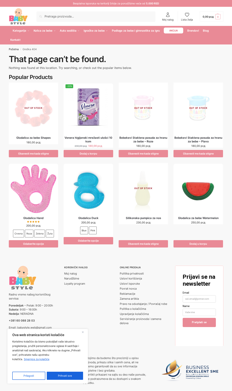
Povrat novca (128, 288)
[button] (211, 16)
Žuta (49, 233)
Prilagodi (28, 375)
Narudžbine (71, 278)
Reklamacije (127, 293)
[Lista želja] (52, 89)
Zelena (39, 233)
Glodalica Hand (33, 218)
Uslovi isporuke (130, 283)
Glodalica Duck (88, 218)
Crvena (18, 233)
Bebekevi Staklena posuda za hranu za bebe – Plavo (198, 139)
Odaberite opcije (33, 243)
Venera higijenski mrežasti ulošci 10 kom (88, 139)
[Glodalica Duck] (88, 188)
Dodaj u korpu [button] (88, 153)
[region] (47, 356)
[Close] (84, 332)
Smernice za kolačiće (36, 359)
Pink (92, 230)
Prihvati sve (65, 375)
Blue (84, 230)
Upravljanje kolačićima (134, 314)
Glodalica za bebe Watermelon (198, 218)
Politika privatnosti (132, 273)
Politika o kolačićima (133, 309)
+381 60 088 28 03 (22, 320)
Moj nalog (168, 19)
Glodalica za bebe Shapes (33, 137)
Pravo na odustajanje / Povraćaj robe (143, 304)
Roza (29, 233)
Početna (14, 49)
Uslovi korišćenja (131, 278)
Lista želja (187, 19)
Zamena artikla (129, 298)
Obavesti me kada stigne (33, 153)
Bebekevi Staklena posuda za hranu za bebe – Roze (143, 139)
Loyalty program (74, 283)
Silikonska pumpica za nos (143, 218)
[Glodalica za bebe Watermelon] (198, 188)
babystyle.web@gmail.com (34, 327)
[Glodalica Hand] (33, 188)
